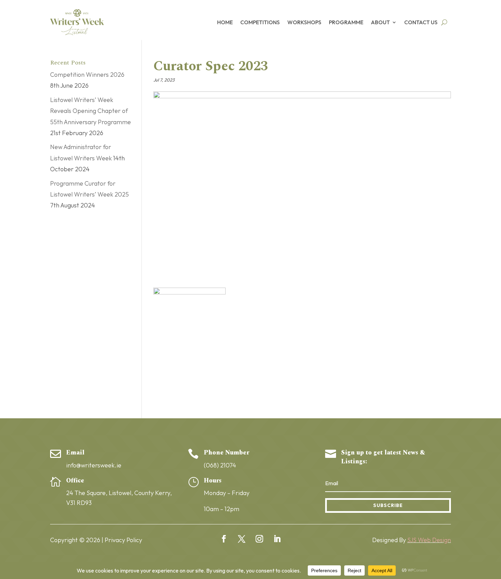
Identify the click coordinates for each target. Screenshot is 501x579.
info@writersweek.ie (93, 465)
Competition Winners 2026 (87, 74)
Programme (346, 22)
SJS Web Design (429, 540)
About (380, 22)
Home (225, 22)
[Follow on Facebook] (223, 538)
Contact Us (421, 22)
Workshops (304, 22)
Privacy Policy (123, 540)
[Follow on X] (241, 538)
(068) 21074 (220, 465)
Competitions (260, 22)
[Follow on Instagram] (259, 538)
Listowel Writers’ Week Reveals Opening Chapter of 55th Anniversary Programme (90, 111)
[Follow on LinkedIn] (277, 538)
